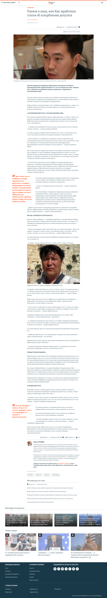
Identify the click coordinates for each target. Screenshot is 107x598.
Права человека (33, 580)
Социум (31, 577)
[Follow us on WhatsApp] (69, 568)
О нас (6, 568)
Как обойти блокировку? (12, 574)
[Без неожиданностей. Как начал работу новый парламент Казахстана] (41, 520)
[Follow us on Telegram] (66, 568)
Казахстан (8, 589)
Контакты (8, 571)
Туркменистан (34, 592)
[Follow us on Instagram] (58, 568)
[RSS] (77, 568)
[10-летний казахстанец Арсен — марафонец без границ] (20, 542)
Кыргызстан (8, 592)
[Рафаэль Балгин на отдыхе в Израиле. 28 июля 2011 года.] (53, 283)
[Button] (60, 27)
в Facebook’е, (60, 463)
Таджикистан (33, 589)
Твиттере (67, 463)
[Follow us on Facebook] (62, 568)
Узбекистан (57, 589)
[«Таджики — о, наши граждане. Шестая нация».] (53, 542)
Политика (30, 8)
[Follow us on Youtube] (55, 568)
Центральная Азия (34, 571)
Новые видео (11, 531)
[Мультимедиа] (102, 3)
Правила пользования (11, 577)
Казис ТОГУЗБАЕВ (32, 19)
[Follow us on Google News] (73, 568)
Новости (31, 568)
